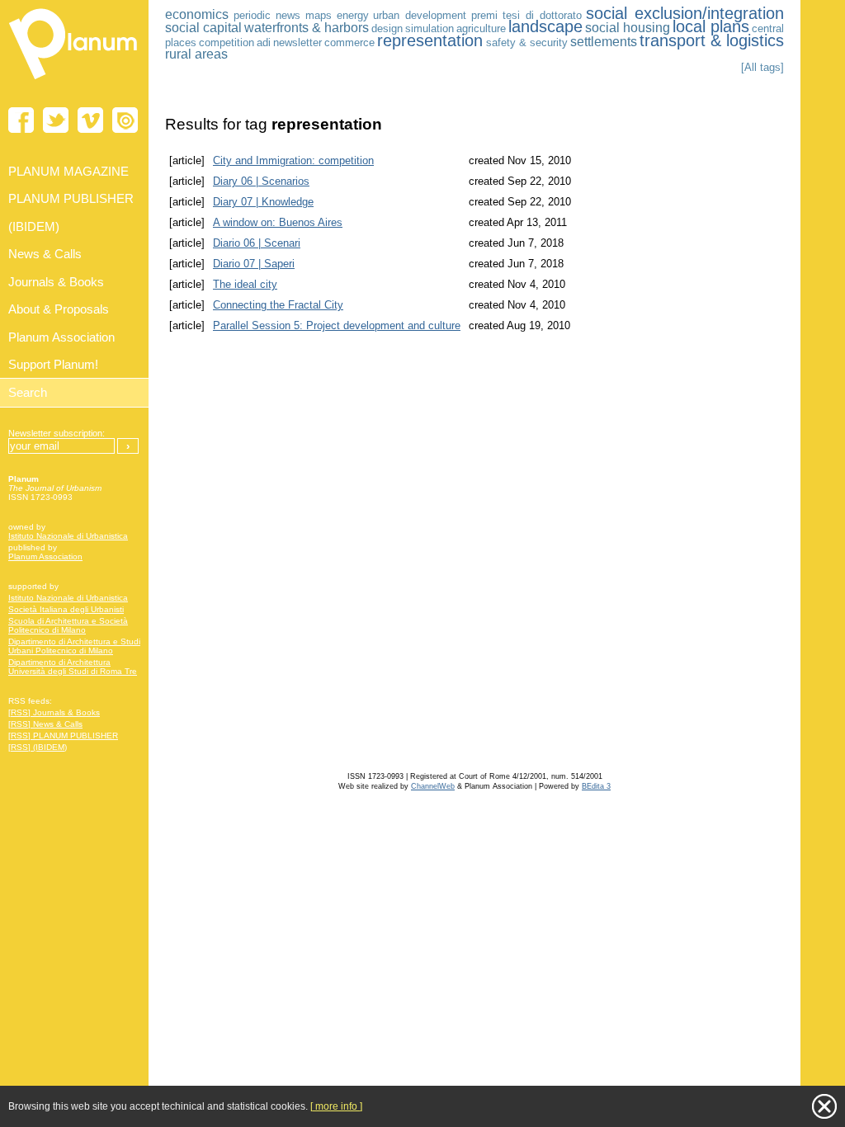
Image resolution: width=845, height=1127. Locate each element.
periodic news (267, 15)
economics (197, 14)
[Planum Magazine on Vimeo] (90, 120)
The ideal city (245, 284)
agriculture (481, 28)
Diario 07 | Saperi (254, 263)
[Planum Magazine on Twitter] (55, 120)
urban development (419, 15)
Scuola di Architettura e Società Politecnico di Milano (68, 625)
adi (264, 42)
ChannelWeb (433, 786)
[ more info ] (336, 1106)
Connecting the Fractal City (278, 305)
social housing (627, 28)
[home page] (74, 82)
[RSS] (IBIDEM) (37, 747)
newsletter (297, 42)
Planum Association (45, 556)
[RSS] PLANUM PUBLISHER (63, 735)
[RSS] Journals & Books (54, 712)
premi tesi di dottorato (526, 15)
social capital (203, 28)
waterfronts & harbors (306, 28)
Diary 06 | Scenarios (261, 181)
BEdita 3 (596, 786)
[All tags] (762, 67)
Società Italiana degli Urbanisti (66, 609)
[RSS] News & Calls (45, 724)
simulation (429, 28)
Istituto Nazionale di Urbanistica (68, 535)
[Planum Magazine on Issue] (125, 120)
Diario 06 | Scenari (256, 243)
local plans (711, 26)
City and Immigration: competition (293, 160)
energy (353, 15)
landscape (545, 26)
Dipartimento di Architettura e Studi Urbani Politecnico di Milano (74, 646)
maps (318, 15)
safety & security (527, 42)
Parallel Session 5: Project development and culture (336, 325)
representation (430, 40)
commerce (349, 42)
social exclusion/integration (685, 13)
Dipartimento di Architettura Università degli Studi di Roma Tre (72, 667)
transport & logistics (712, 40)
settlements (603, 42)
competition (226, 42)
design (387, 28)
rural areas (196, 54)
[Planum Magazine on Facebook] (21, 120)
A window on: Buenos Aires (277, 222)
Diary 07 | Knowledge (263, 202)
